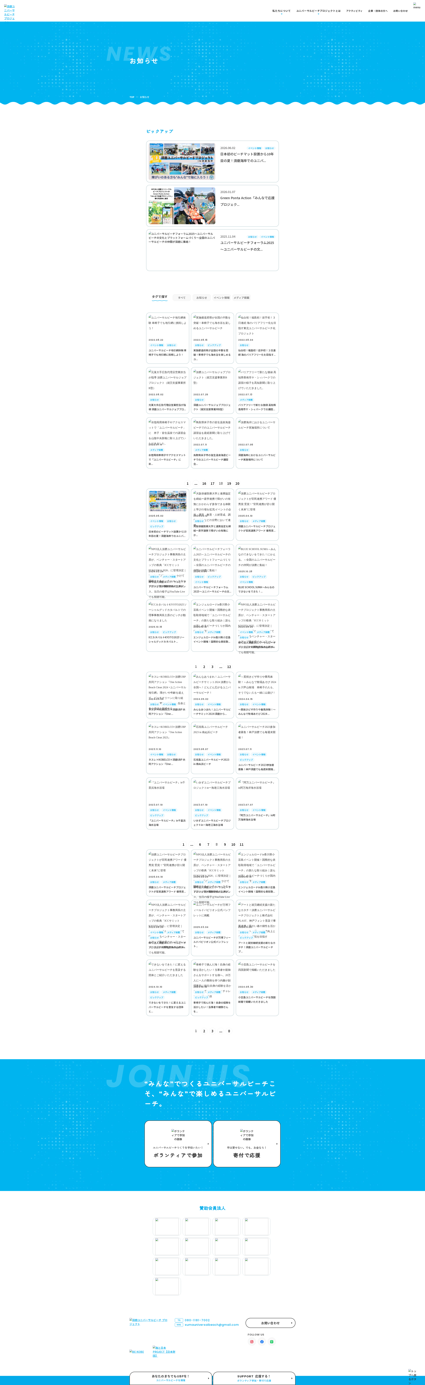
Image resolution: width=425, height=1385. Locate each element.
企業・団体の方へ (378, 10)
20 (237, 483)
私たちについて (281, 10)
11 (242, 844)
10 (233, 844)
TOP (131, 97)
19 (229, 483)
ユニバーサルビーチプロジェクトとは (318, 10)
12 (229, 666)
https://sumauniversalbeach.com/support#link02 (246, 1144)
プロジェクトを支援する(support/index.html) (178, 1144)
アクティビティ (354, 10)
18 (221, 483)
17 (212, 483)
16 (204, 483)
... (195, 483)
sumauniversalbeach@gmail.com (208, 1325)
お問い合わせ (400, 10)
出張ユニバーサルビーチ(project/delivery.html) (171, 1378)
